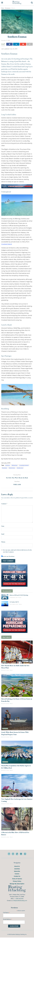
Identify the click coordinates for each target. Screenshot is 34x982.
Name (2, 526)
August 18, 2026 (5, 703)
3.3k (20, 597)
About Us (17, 866)
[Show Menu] (2, 2)
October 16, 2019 (14, 604)
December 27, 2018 (5, 40)
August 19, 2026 (5, 670)
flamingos (12, 467)
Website (3, 542)
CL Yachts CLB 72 (14, 602)
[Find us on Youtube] (21, 853)
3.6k (11, 670)
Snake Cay (20, 467)
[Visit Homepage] (16, 2)
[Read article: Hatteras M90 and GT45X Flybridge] (4, 596)
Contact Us (17, 876)
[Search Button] (32, 2)
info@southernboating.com (20, 900)
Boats (4, 661)
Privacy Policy (17, 881)
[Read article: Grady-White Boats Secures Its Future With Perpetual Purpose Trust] (17, 718)
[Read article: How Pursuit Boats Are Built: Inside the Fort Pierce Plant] (17, 652)
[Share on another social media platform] (30, 44)
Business (5, 728)
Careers (17, 873)
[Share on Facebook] (9, 44)
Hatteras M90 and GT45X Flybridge (19, 595)
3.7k (11, 803)
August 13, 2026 (5, 770)
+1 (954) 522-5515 (18, 898)
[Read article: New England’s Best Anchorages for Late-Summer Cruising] (17, 785)
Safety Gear (6, 828)
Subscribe (17, 871)
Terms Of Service (17, 878)
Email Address (7, 919)
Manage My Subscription (17, 883)
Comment (4, 503)
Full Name (6, 912)
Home (2, 8)
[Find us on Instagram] (13, 853)
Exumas (4, 467)
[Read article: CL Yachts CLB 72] (4, 603)
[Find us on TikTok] (17, 853)
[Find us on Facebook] (9, 853)
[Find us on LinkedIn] (25, 853)
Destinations (7, 8)
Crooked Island (6, 244)
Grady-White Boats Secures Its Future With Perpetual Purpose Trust (14, 733)
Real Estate (6, 695)
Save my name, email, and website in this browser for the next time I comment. (17, 551)
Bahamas (13, 8)
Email (2, 534)
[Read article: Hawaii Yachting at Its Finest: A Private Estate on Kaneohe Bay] (17, 685)
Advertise (17, 868)
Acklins (7, 465)
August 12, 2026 (5, 803)
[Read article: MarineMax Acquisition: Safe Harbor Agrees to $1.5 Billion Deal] (17, 752)
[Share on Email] (23, 44)
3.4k (11, 737)
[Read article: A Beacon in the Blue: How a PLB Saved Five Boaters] (17, 818)
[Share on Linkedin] (16, 44)
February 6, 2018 (14, 597)
